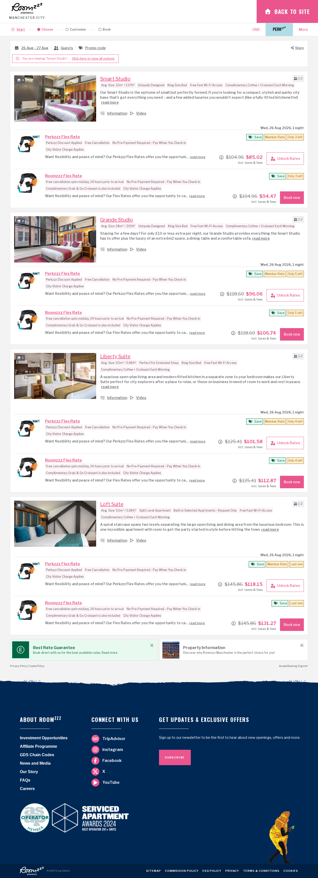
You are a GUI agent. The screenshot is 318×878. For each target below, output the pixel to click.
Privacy (232, 872)
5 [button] (23, 358)
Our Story (29, 772)
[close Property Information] (302, 645)
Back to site (292, 11)
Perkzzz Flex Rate (62, 136)
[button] (298, 78)
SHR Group (55, 871)
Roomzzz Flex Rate (63, 176)
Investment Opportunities (44, 738)
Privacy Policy (18, 666)
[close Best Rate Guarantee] (152, 645)
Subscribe (175, 757)
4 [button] (23, 80)
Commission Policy (182, 872)
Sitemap (153, 872)
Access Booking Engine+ (293, 666)
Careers (27, 789)
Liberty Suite (115, 356)
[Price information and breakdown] (221, 157)
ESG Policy (211, 872)
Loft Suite (111, 504)
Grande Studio (116, 220)
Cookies (290, 872)
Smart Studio (115, 79)
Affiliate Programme (38, 746)
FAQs (25, 780)
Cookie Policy (36, 666)
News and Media (35, 763)
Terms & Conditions (261, 872)
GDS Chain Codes (37, 755)
